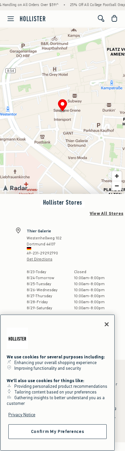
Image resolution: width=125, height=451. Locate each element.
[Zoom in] (117, 176)
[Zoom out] (117, 186)
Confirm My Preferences (57, 431)
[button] (62, 106)
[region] (57, 382)
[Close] (106, 324)
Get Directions (39, 259)
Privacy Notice (21, 415)
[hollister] (32, 18)
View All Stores (106, 213)
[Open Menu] (8, 19)
